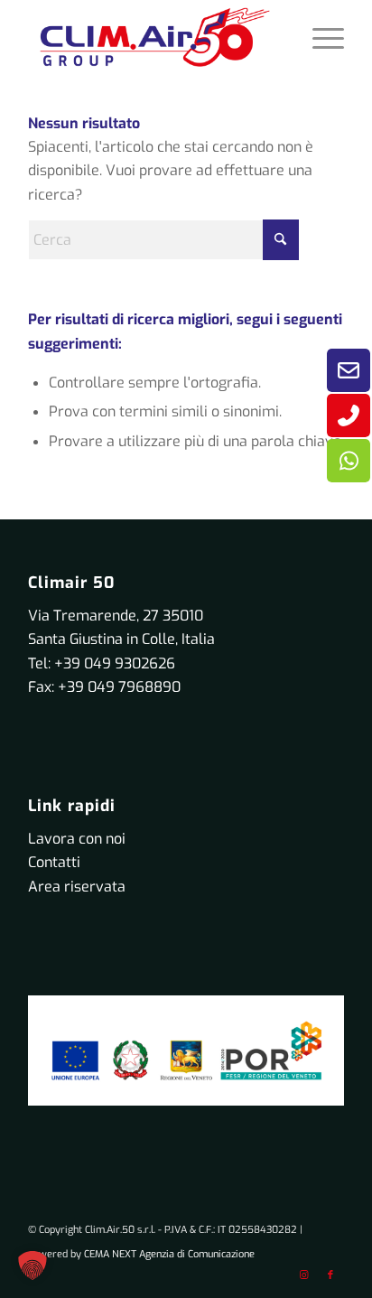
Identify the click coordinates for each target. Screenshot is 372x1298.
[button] (32, 1265)
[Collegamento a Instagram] (303, 1275)
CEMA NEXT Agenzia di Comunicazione (169, 1254)
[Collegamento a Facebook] (330, 1275)
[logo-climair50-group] (154, 37)
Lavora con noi (77, 838)
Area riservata (77, 886)
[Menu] (319, 37)
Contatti (54, 862)
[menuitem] (319, 37)
